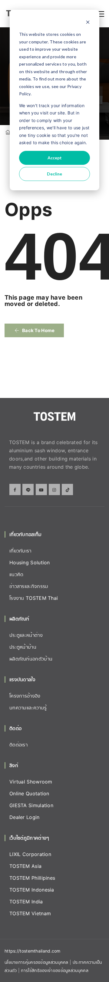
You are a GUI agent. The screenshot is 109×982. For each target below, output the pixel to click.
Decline (54, 173)
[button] (34, 330)
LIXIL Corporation (30, 854)
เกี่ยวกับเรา (20, 551)
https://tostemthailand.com (33, 950)
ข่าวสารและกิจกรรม (28, 586)
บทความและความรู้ (28, 708)
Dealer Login (24, 817)
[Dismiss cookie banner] (88, 23)
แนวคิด (16, 574)
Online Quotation (29, 793)
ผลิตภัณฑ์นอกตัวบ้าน (30, 659)
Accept (55, 157)
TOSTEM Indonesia (31, 890)
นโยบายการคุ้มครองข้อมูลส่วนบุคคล (36, 962)
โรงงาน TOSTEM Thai (33, 598)
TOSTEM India (26, 902)
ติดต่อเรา (18, 745)
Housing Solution (29, 562)
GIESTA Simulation (31, 805)
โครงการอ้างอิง (25, 696)
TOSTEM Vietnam (30, 913)
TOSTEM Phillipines (32, 878)
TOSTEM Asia (25, 866)
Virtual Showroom (30, 782)
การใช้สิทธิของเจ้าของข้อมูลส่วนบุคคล (54, 970)
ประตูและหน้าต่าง (26, 635)
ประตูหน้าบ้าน (22, 647)
